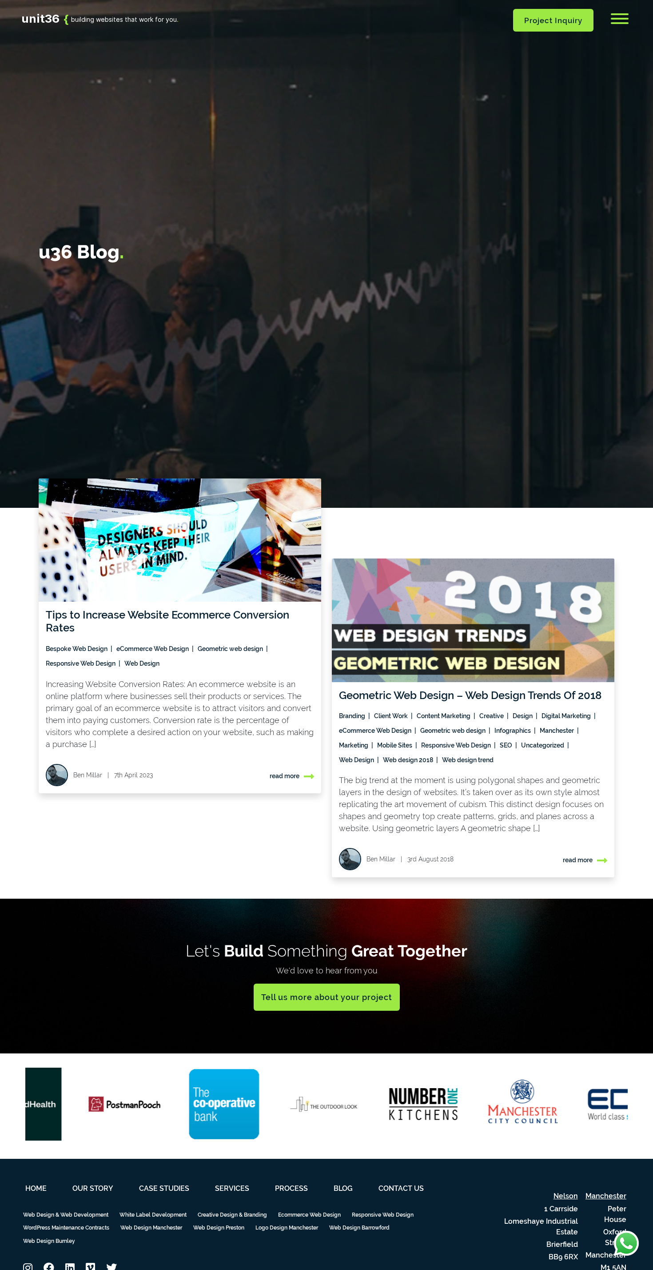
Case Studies (164, 1188)
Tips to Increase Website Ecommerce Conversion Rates (167, 621)
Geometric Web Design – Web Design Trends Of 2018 (470, 695)
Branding (352, 715)
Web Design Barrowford (359, 1228)
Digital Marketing (567, 715)
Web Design (141, 663)
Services (232, 1188)
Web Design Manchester (151, 1228)
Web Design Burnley (49, 1241)
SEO (507, 745)
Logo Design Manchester (286, 1228)
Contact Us (401, 1188)
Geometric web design (231, 648)
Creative (492, 715)
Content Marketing (444, 715)
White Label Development (153, 1215)
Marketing (354, 745)
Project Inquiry (553, 20)
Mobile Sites (395, 745)
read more (284, 776)
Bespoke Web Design (77, 648)
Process (291, 1188)
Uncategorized (543, 745)
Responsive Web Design (81, 663)
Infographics (513, 730)
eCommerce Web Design (153, 648)
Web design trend (468, 760)
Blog (343, 1188)
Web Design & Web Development (65, 1215)
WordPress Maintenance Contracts (66, 1228)
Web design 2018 (408, 760)
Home (36, 1188)
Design (523, 715)
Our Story (92, 1188)
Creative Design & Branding (232, 1215)
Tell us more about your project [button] (326, 997)
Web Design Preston (218, 1228)
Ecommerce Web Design (309, 1215)
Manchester (557, 730)
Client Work (391, 715)
